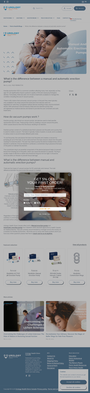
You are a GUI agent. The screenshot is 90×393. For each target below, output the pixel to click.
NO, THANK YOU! (45, 214)
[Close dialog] (69, 175)
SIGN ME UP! (45, 209)
